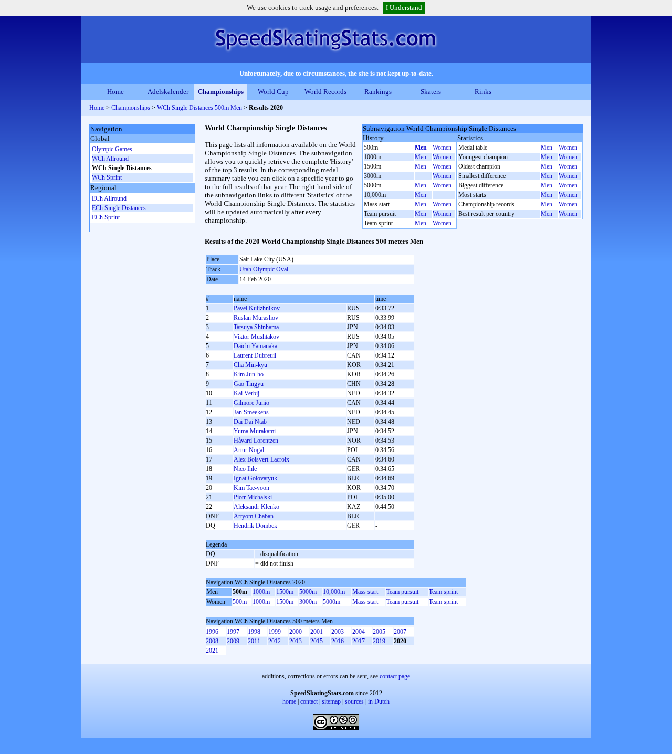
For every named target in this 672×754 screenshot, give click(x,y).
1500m (284, 591)
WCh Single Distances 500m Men (199, 107)
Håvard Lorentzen (256, 440)
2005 (379, 631)
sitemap (331, 701)
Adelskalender (168, 92)
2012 (274, 641)
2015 (316, 641)
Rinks (483, 92)
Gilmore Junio (251, 402)
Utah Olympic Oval (263, 269)
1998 (254, 631)
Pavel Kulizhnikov (257, 308)
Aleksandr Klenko (256, 506)
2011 (254, 641)
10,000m (334, 591)
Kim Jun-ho (249, 374)
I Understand (404, 8)
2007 (400, 631)
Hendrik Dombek (255, 525)
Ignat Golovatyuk (255, 478)
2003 (337, 631)
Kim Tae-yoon (251, 487)
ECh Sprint (106, 217)
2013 (295, 641)
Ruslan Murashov (256, 317)
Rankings (378, 92)
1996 (212, 631)
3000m (308, 601)
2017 (358, 641)
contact (309, 701)
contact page (395, 676)
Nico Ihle (245, 469)
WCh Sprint (107, 177)
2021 (212, 650)
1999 (274, 631)
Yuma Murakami (255, 431)
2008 (212, 641)
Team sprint (443, 591)
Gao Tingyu (249, 384)
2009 (233, 641)
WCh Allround (110, 158)
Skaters (431, 92)
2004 (358, 631)
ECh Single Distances (119, 208)
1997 (233, 631)
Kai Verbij (246, 393)
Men (421, 147)
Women (442, 147)
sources (354, 701)
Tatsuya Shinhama (256, 327)
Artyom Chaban (254, 516)
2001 (316, 631)
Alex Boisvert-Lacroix (261, 459)
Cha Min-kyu (250, 365)
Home (115, 92)
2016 (337, 641)
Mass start (365, 591)
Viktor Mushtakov (256, 336)
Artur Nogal (249, 450)
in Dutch (379, 701)
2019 (379, 641)
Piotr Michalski (253, 497)
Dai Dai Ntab (250, 421)
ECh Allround (109, 198)
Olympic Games (112, 149)
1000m (261, 591)
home (289, 701)
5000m (308, 591)
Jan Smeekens (251, 412)
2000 (295, 631)
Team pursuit (402, 591)
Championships (221, 92)
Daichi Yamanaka (255, 346)
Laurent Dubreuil (255, 355)
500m (240, 601)
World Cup (273, 92)
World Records (325, 92)
